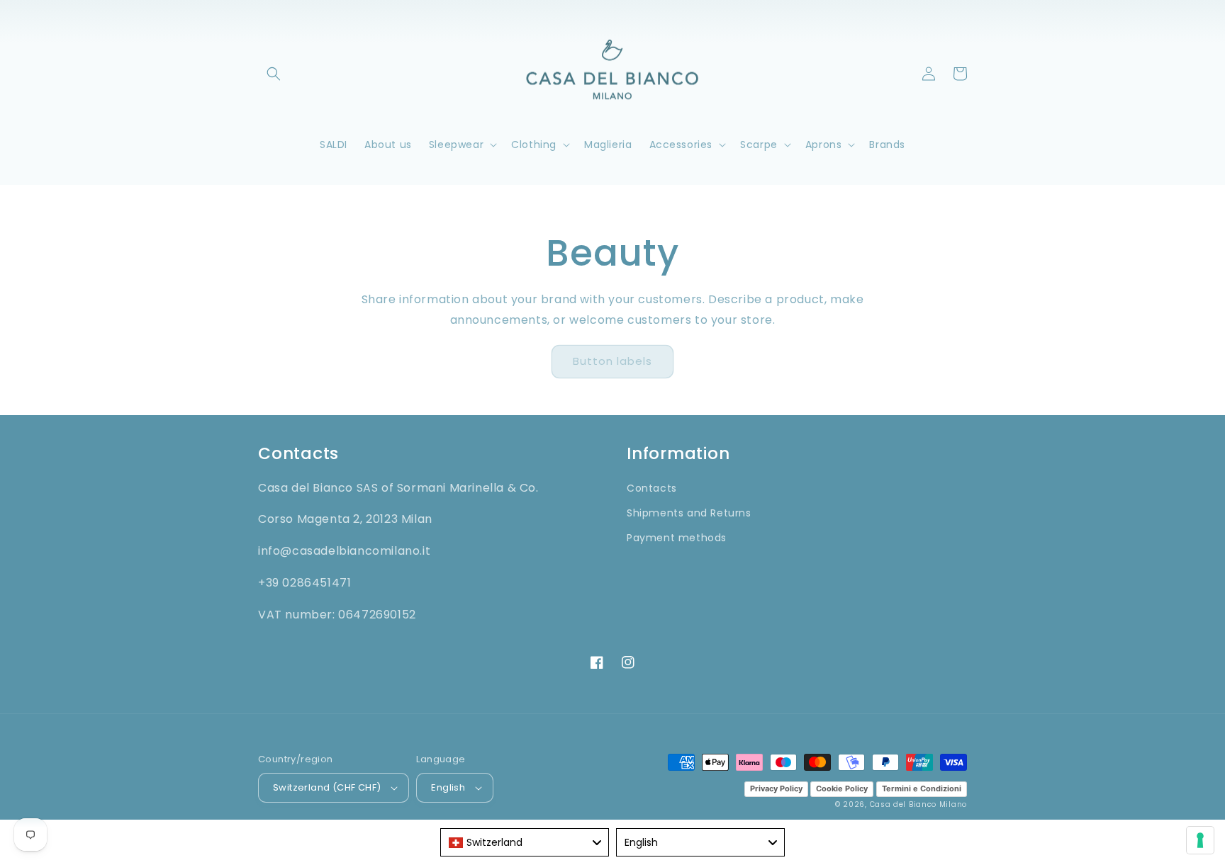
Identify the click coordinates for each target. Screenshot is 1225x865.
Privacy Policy (776, 788)
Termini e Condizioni (921, 788)
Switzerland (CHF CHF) (327, 787)
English (448, 787)
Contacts (652, 488)
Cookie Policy (842, 788)
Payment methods (677, 538)
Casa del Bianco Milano (918, 804)
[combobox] (524, 842)
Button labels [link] (612, 361)
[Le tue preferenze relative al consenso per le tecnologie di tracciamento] (1200, 840)
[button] (273, 73)
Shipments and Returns (689, 513)
